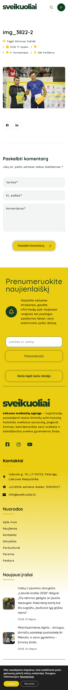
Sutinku (11, 683)
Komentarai (19, 52)
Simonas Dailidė (25, 41)
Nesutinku (29, 683)
